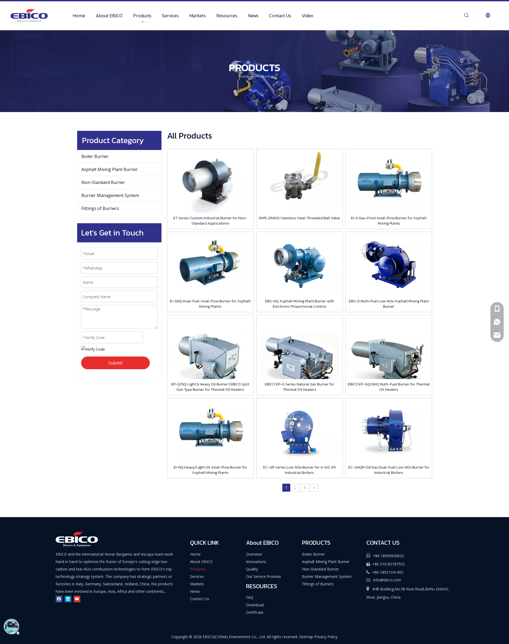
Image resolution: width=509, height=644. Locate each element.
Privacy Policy (325, 636)
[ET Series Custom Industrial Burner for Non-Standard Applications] (210, 181)
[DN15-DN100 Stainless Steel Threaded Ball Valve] (299, 181)
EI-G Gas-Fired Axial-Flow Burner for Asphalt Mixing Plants (389, 221)
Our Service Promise (263, 576)
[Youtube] (77, 598)
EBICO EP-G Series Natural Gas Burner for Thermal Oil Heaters (299, 387)
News (253, 15)
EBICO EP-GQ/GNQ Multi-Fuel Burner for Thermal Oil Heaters (389, 387)
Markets (197, 15)
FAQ (249, 597)
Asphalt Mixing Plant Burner (109, 169)
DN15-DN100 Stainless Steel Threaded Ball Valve (299, 218)
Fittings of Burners (100, 208)
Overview (254, 554)
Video (307, 15)
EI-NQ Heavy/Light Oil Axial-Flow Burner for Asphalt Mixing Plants (210, 470)
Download (255, 604)
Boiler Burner (95, 156)
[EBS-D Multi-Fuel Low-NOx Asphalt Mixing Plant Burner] (389, 264)
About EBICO (109, 15)
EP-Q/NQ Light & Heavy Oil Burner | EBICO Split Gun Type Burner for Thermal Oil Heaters (210, 387)
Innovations (256, 561)
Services (170, 15)
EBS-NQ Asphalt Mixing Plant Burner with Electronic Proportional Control (299, 304)
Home (79, 15)
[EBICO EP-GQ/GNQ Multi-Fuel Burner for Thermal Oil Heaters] (389, 358)
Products (142, 15)
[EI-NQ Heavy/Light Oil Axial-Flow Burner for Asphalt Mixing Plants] (210, 430)
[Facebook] (59, 598)
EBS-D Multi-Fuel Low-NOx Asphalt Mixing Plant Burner (389, 304)
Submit (115, 363)
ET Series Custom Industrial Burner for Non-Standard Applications (210, 221)
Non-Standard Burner (103, 182)
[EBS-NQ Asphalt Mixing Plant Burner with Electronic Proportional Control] (299, 264)
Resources (226, 15)
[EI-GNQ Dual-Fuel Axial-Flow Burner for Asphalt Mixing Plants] (210, 264)
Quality (252, 569)
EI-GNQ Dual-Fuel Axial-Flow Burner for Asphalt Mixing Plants (210, 304)
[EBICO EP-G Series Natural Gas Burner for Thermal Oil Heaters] (299, 358)
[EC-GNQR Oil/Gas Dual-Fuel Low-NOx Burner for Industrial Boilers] (389, 430)
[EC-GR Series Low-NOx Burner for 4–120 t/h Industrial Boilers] (299, 430)
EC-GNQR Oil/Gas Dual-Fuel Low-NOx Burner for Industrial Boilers (388, 470)
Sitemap (306, 636)
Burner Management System (110, 195)
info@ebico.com (387, 579)
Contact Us (280, 15)
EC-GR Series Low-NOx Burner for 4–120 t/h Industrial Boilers (299, 470)
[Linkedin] (68, 598)
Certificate (255, 612)
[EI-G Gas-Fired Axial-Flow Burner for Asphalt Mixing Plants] (389, 181)
